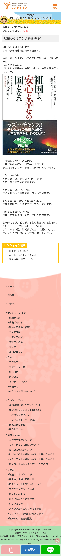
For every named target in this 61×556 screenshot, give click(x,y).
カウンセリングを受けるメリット (26, 514)
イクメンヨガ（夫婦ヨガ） (22, 391)
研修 (25, 31)
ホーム (10, 286)
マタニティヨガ (17, 367)
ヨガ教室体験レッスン (20, 440)
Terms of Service (52, 540)
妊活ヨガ (13, 372)
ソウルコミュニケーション (22, 420)
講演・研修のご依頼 (19, 327)
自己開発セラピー (18, 425)
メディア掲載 (16, 337)
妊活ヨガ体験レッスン (20, 450)
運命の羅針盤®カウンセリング (24, 405)
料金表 (10, 295)
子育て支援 (14, 332)
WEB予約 (30, 549)
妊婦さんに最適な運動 (20, 518)
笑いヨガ (13, 377)
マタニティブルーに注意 (21, 489)
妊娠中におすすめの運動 (21, 499)
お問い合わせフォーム (20, 259)
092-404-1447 (20, 251)
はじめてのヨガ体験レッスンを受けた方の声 (32, 454)
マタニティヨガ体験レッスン (24, 445)
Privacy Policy (32, 540)
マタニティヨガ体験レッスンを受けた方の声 (32, 459)
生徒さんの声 (16, 342)
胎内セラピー (16, 429)
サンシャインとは (16, 313)
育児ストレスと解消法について (25, 484)
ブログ (12, 347)
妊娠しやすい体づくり (20, 474)
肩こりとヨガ (16, 504)
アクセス (12, 304)
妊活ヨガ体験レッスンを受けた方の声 (28, 464)
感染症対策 (14, 318)
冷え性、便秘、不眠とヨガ (22, 479)
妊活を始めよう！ (18, 494)
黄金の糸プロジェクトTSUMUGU (25, 410)
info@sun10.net (27, 255)
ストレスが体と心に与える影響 (25, 509)
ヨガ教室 (13, 362)
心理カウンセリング (19, 415)
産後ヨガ (13, 386)
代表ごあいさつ (17, 322)
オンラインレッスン (19, 382)
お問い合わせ (16, 352)
